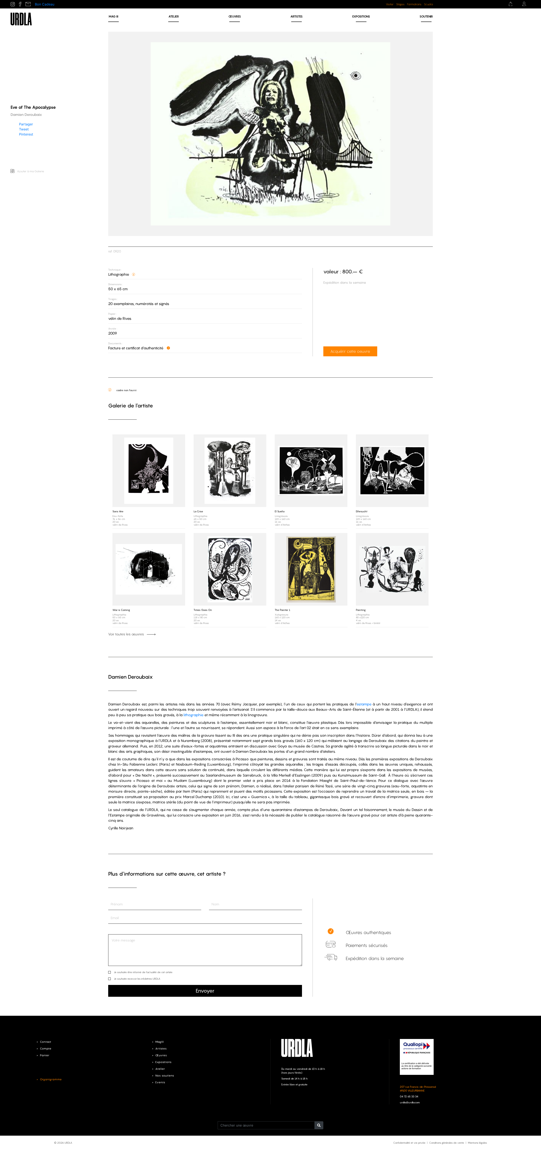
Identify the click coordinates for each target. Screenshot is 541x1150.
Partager (26, 124)
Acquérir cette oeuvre (350, 351)
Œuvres (234, 16)
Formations (414, 4)
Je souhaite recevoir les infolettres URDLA (137, 978)
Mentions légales (477, 1142)
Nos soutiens (164, 1075)
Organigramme (51, 1079)
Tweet (24, 129)
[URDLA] (21, 18)
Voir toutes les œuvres (126, 634)
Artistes (296, 16)
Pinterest (26, 134)
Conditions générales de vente (446, 1142)
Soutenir (426, 16)
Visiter (389, 4)
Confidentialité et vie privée (409, 1142)
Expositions (361, 16)
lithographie (193, 715)
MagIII (159, 1041)
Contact (45, 1041)
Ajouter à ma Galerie (30, 171)
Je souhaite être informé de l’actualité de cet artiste (143, 972)
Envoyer (205, 991)
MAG (113, 16)
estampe (364, 704)
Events (160, 1082)
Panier (44, 1055)
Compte (46, 1048)
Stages (400, 4)
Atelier (173, 16)
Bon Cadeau (44, 4)
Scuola (428, 4)
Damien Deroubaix (130, 677)
